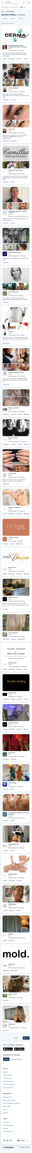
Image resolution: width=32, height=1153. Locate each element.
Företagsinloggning (16, 1059)
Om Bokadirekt (7, 1097)
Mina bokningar (7, 1075)
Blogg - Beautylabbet (9, 1100)
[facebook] (10, 1140)
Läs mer (6, 1059)
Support (5, 1112)
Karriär (5, 1109)
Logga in (5, 1072)
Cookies (5, 1128)
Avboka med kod (8, 1087)
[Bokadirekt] (2, 2)
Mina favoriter (7, 1078)
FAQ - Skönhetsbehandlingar (11, 1103)
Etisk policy (6, 1122)
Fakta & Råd (6, 1106)
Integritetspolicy (8, 1125)
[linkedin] (7, 1140)
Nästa (25, 1038)
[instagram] (4, 1140)
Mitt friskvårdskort (8, 1084)
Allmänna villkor (7, 1131)
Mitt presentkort (8, 1081)
